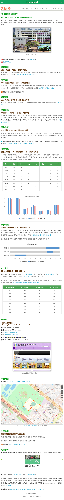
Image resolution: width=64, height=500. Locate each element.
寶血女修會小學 (50, 9)
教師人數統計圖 (47, 235)
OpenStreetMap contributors (30, 425)
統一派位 (26, 276)
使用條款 (24, 496)
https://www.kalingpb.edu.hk (12, 334)
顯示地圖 (32, 59)
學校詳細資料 (17, 474)
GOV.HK (17, 381)
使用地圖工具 (7, 62)
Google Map (11, 381)
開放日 (24, 444)
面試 (20, 444)
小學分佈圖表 (20, 74)
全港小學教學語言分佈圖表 (46, 88)
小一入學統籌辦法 (27, 274)
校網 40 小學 (42, 9)
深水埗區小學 (34, 9)
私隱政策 (31, 496)
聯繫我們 (38, 496)
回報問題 (8, 485)
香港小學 (28, 9)
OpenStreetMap (25, 381)
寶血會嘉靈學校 (59, 9)
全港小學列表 (40, 489)
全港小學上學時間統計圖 (12, 144)
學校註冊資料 (31, 474)
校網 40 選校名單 (34, 282)
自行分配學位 (50, 274)
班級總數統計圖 (37, 235)
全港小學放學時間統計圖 (27, 144)
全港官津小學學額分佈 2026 (21, 282)
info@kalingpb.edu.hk (11, 332)
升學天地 (22, 9)
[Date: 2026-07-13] (32, 459)
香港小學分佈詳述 (30, 74)
